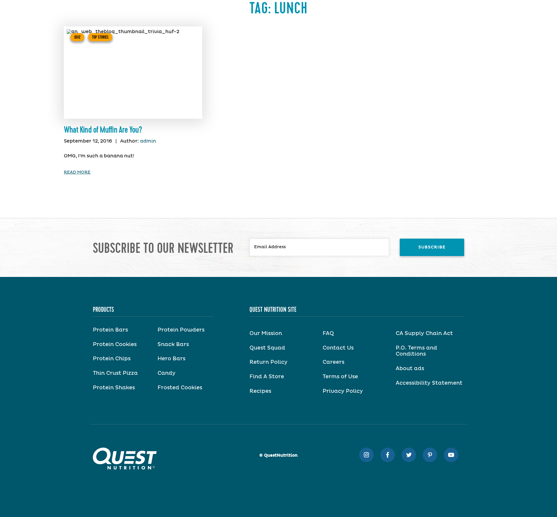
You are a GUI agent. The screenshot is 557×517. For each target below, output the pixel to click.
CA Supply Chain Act (424, 333)
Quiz (77, 37)
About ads (410, 368)
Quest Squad (267, 348)
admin (148, 141)
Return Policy (268, 362)
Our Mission (265, 333)
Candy (167, 373)
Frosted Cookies (180, 387)
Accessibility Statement (429, 383)
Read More (77, 172)
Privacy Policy (343, 391)
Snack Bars (173, 344)
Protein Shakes (114, 387)
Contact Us (338, 348)
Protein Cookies (115, 344)
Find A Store (266, 376)
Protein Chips (112, 358)
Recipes (260, 391)
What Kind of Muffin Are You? (103, 130)
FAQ (328, 333)
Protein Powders (181, 330)
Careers (333, 362)
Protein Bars (110, 330)
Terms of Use (340, 376)
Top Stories (100, 37)
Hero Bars (171, 358)
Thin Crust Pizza (115, 373)
